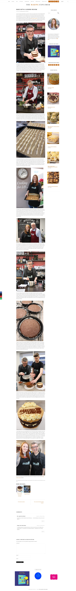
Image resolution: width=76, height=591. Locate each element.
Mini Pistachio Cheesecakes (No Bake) (53, 127)
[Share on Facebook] (1, 293)
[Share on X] (1, 295)
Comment (18, 543)
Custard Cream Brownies (53, 186)
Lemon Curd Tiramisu (52, 146)
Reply (43, 521)
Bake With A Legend (34, 18)
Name (17, 555)
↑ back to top (38, 569)
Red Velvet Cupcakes (21, 501)
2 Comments (26, 11)
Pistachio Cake (51, 87)
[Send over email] (1, 298)
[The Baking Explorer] (38, 6)
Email (17, 558)
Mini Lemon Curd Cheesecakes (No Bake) (52, 166)
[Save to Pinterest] (1, 296)
